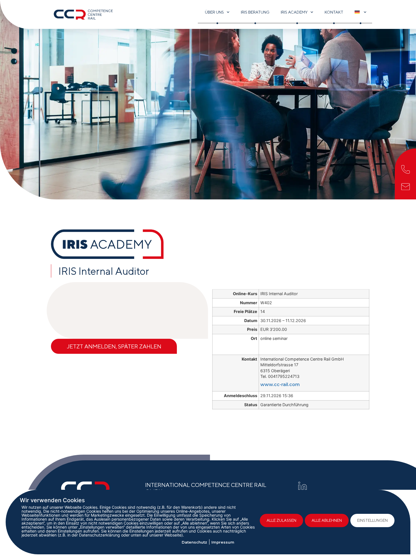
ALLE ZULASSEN (281, 520)
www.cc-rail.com (280, 384)
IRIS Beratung (255, 12)
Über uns (214, 12)
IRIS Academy (294, 12)
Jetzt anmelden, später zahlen (114, 346)
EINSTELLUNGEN (372, 520)
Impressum (222, 542)
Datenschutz (194, 542)
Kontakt (334, 12)
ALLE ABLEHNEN (327, 520)
